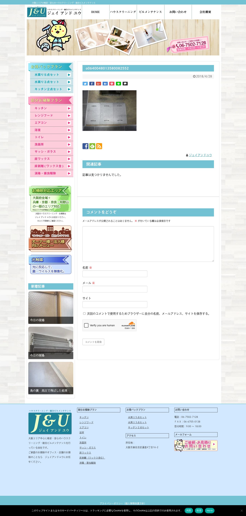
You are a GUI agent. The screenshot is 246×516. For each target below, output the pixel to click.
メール (88, 282)
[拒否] (241, 510)
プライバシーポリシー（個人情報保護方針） (123, 503)
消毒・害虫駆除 (87, 463)
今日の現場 (37, 320)
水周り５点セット (137, 417)
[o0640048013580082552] (105, 84)
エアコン (84, 427)
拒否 (199, 510)
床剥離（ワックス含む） (92, 458)
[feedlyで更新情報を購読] (92, 146)
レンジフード (86, 422)
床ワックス (85, 453)
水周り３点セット (137, 422)
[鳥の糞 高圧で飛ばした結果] (50, 378)
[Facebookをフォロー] (85, 146)
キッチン (84, 417)
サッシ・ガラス (87, 447)
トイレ (82, 437)
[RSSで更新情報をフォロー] (99, 146)
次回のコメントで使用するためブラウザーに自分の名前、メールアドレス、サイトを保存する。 (149, 313)
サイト (86, 298)
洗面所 (82, 442)
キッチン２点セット (138, 427)
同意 (188, 510)
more (210, 510)
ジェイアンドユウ (200, 155)
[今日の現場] (50, 307)
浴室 (81, 432)
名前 (87, 267)
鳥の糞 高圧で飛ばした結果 (49, 390)
